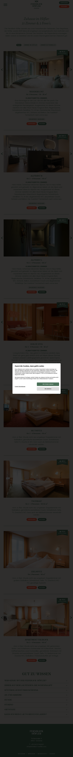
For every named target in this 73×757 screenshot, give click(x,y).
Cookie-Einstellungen (20, 386)
